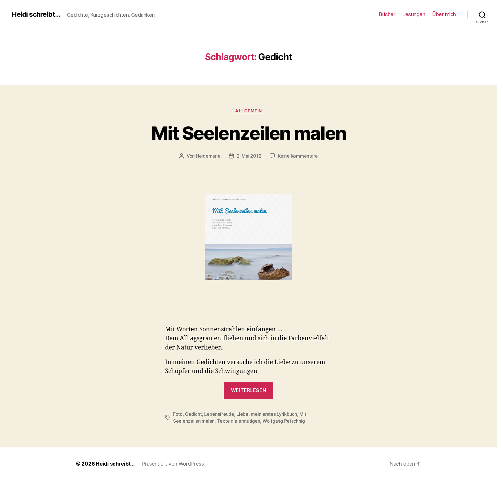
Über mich (444, 14)
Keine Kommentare (298, 156)
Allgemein (248, 111)
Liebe (242, 414)
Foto (178, 414)
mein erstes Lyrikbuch (274, 414)
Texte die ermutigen (238, 421)
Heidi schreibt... (36, 14)
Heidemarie (208, 156)
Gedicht (193, 414)
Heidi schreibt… (115, 464)
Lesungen (413, 14)
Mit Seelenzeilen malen (248, 133)
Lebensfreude (219, 414)
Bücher (387, 14)
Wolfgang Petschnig (284, 421)
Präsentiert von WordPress (173, 464)
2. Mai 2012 (249, 156)
